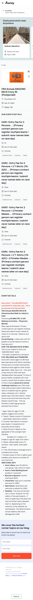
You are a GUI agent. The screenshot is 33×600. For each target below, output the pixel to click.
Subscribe (16, 556)
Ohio (4, 65)
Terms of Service (17, 575)
